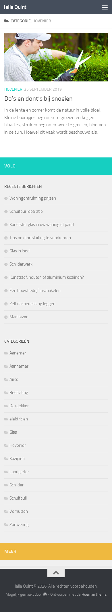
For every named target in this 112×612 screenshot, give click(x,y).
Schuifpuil (18, 498)
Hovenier (13, 89)
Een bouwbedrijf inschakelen (35, 290)
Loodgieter (19, 471)
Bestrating (18, 392)
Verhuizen (18, 511)
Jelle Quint (15, 7)
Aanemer (17, 353)
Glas (13, 432)
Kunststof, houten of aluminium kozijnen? (46, 277)
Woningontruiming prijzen (32, 198)
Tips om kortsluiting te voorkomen (40, 237)
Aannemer (18, 366)
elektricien (18, 419)
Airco (13, 379)
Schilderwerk (20, 264)
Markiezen (18, 316)
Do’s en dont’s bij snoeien (38, 98)
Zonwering (19, 524)
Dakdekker (19, 405)
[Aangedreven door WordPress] (45, 594)
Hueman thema (94, 594)
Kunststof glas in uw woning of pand (41, 224)
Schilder (16, 485)
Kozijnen (17, 458)
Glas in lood (19, 251)
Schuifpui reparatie (26, 211)
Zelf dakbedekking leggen (32, 303)
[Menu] (105, 7)
